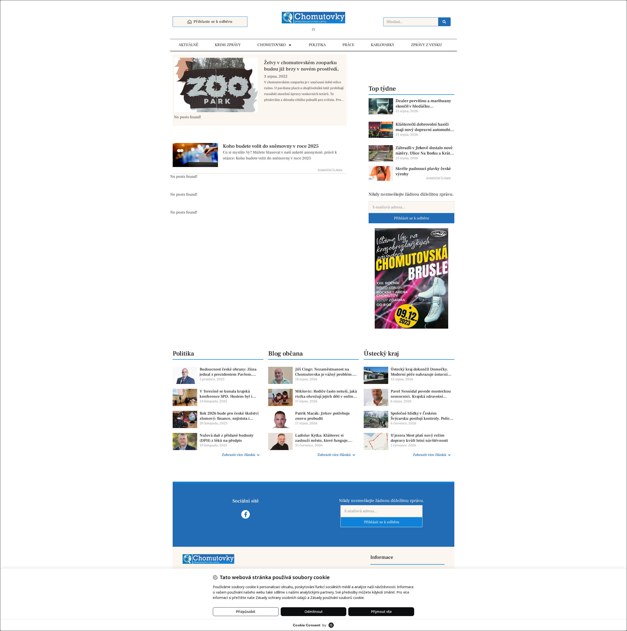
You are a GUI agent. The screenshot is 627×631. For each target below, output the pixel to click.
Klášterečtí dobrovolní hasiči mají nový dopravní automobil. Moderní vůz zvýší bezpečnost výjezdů (424, 127)
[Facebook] (313, 29)
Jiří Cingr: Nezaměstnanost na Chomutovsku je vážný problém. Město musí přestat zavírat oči (324, 372)
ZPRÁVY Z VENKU (426, 44)
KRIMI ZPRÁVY (228, 44)
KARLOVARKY (382, 44)
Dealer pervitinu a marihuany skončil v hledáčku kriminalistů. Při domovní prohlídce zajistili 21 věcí (423, 103)
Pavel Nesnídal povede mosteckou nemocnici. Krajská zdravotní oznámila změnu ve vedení (421, 394)
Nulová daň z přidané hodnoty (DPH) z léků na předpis (226, 438)
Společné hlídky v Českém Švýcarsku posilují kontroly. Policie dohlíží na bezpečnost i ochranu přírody (422, 416)
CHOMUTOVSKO (271, 44)
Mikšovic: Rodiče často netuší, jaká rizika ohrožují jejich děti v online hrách (326, 394)
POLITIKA (317, 44)
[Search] (444, 22)
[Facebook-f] (245, 514)
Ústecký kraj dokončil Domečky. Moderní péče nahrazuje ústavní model (419, 372)
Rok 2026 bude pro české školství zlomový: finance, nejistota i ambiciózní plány (229, 416)
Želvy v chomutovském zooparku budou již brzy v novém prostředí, (301, 66)
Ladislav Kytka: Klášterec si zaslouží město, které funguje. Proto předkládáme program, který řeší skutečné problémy (326, 438)
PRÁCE (348, 44)
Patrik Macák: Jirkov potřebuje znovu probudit (322, 416)
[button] (218, 455)
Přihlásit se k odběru (411, 218)
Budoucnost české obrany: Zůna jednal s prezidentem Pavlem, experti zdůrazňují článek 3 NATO (230, 372)
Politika (183, 353)
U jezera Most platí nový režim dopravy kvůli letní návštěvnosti (419, 438)
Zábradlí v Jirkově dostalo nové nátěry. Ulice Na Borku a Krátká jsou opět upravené (425, 150)
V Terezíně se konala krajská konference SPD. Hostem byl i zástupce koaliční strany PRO (226, 394)
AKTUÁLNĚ (188, 44)
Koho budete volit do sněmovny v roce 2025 (271, 146)
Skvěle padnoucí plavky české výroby (423, 171)
